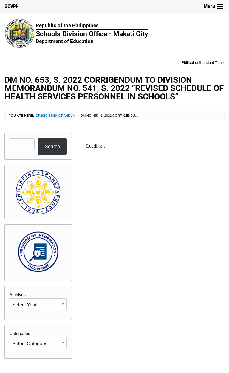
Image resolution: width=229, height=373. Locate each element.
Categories (20, 333)
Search (52, 146)
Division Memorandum (55, 115)
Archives (18, 294)
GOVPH (11, 6)
